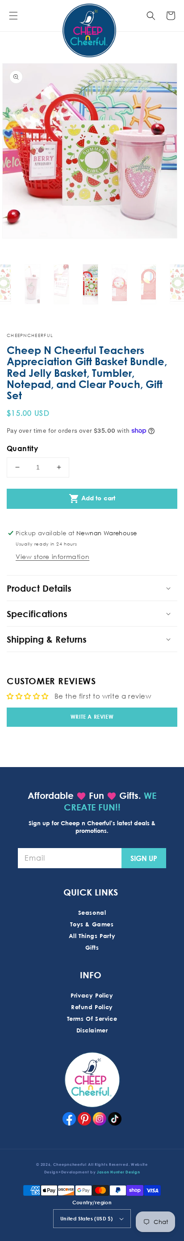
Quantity (22, 448)
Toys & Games (91, 924)
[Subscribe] (143, 858)
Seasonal (92, 912)
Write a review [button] (92, 716)
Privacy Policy (92, 995)
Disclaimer (92, 1030)
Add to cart (92, 498)
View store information (52, 556)
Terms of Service (92, 1018)
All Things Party (92, 935)
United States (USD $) (86, 1218)
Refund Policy (92, 1007)
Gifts (92, 947)
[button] (13, 16)
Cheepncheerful (70, 1164)
